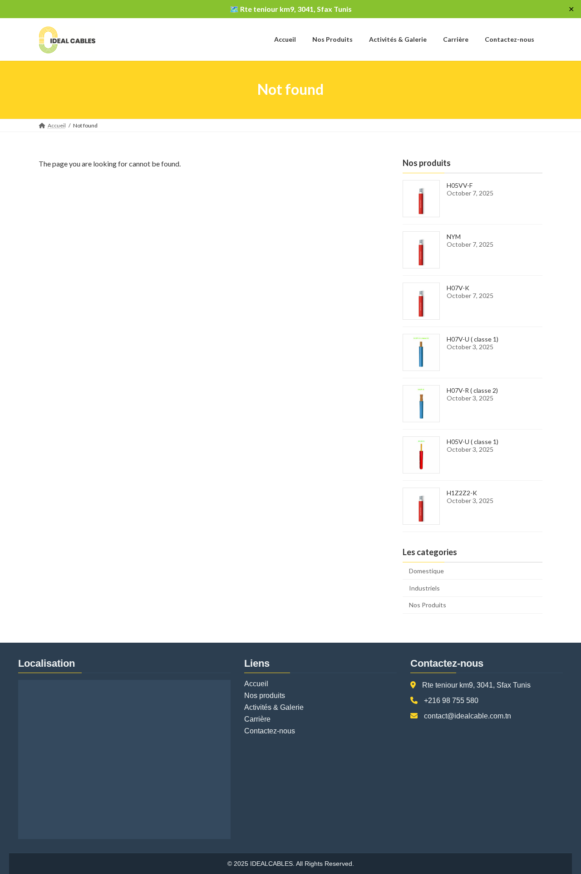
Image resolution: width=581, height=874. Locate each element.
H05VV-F (460, 185)
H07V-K (458, 288)
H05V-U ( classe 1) (472, 441)
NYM (454, 236)
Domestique (426, 571)
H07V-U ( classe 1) (472, 339)
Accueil (256, 684)
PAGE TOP (558, 839)
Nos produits (264, 695)
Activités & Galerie (274, 707)
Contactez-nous (269, 731)
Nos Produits (427, 605)
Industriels (424, 587)
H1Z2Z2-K (462, 493)
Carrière (257, 719)
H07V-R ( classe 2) (472, 390)
